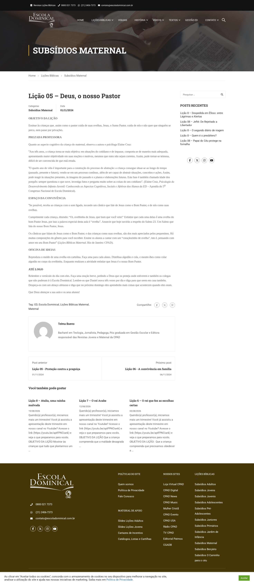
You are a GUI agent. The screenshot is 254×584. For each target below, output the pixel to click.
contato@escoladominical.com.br (117, 5)
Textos (173, 20)
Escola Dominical (49, 304)
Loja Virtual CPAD (173, 484)
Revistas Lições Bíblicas (44, 5)
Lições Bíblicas (101, 20)
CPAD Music (170, 502)
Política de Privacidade (131, 490)
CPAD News (170, 496)
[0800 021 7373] (31, 504)
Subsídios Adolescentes (209, 502)
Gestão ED (191, 20)
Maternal (34, 308)
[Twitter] (164, 305)
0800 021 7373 (68, 5)
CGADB (167, 544)
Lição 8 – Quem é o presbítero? (198, 135)
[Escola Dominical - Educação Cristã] (42, 20)
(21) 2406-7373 (88, 5)
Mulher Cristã (171, 508)
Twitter (197, 160)
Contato (210, 20)
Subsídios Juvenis (205, 496)
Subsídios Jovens (205, 490)
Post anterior (39, 362)
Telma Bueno (66, 324)
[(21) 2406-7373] (31, 512)
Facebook (190, 160)
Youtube (211, 160)
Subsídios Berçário (206, 549)
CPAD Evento (170, 514)
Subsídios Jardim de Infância (206, 534)
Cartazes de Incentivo (130, 532)
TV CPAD (168, 532)
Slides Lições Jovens (130, 526)
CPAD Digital (170, 490)
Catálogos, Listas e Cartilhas (134, 539)
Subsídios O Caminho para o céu (207, 558)
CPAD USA (169, 520)
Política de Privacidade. (119, 579)
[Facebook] (156, 305)
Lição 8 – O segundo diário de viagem (202, 130)
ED (35, 304)
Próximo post (163, 362)
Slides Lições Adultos (130, 520)
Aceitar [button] (244, 578)
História (140, 20)
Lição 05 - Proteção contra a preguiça (56, 369)
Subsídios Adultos (205, 484)
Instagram (204, 160)
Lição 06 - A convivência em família (148, 369)
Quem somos (126, 484)
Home (80, 20)
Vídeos (157, 20)
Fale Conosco (126, 496)
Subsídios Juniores (206, 519)
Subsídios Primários (206, 525)
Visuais (122, 20)
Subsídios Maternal (75, 75)
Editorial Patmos (173, 538)
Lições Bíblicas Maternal (74, 304)
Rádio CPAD (170, 526)
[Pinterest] (172, 305)
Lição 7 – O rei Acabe (92, 400)
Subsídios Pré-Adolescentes (203, 511)
